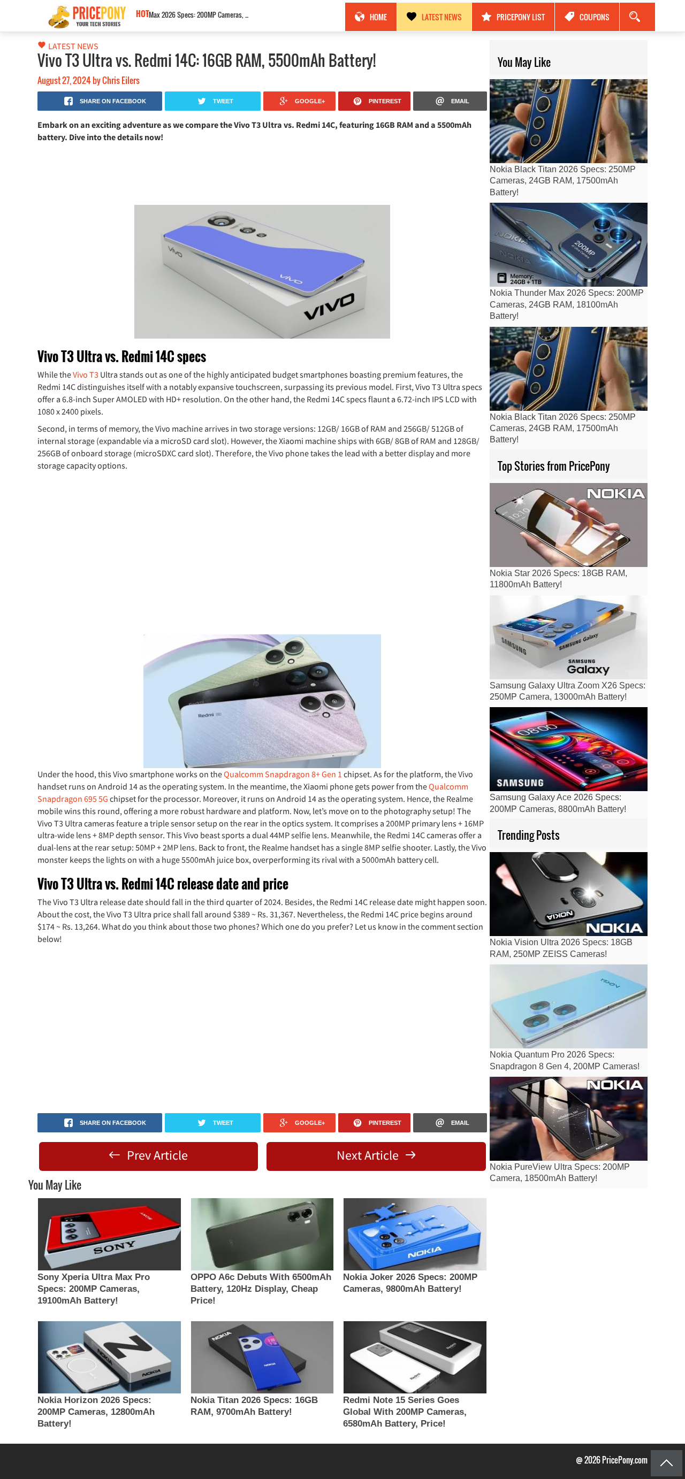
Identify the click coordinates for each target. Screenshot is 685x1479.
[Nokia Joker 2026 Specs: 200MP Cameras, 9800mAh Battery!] (414, 1234)
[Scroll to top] (666, 1463)
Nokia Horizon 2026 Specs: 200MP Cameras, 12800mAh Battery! (96, 1412)
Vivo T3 (85, 374)
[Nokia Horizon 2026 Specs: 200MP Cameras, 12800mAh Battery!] (109, 1357)
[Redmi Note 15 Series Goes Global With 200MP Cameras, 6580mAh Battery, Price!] (414, 1357)
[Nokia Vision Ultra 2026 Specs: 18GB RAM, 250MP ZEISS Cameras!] (569, 894)
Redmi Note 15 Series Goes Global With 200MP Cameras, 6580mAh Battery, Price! (405, 1412)
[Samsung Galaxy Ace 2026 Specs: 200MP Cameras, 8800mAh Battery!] (569, 749)
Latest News (442, 16)
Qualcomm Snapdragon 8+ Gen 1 (283, 774)
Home (378, 16)
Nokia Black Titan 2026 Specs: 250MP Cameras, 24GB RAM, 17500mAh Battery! (229, 14)
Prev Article (156, 1155)
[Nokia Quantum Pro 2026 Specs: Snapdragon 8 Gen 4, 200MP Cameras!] (569, 1006)
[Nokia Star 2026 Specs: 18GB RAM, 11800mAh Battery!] (569, 525)
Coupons (595, 16)
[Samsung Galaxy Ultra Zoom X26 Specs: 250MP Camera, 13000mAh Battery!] (569, 637)
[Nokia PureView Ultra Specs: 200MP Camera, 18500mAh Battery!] (569, 1119)
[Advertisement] (262, 173)
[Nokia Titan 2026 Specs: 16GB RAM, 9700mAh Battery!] (262, 1357)
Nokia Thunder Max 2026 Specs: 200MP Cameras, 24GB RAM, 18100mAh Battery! (567, 304)
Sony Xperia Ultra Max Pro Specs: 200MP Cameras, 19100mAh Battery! (93, 1289)
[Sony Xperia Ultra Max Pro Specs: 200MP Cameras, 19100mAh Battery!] (109, 1234)
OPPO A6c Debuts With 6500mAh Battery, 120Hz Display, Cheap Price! (261, 1289)
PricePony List (521, 16)
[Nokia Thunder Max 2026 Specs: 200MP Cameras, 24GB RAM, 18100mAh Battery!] (569, 245)
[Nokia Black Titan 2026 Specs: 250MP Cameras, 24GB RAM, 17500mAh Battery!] (569, 121)
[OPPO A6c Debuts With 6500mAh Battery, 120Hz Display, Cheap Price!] (262, 1234)
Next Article (369, 1155)
